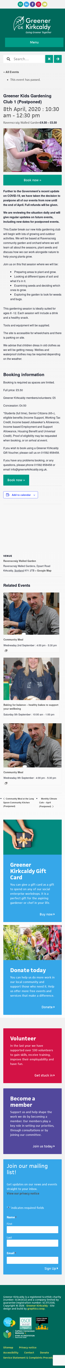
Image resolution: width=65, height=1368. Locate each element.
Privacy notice (27, 1347)
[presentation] (31, 614)
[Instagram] (38, 4)
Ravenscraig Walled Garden (19, 561)
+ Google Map (43, 570)
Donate (48, 1007)
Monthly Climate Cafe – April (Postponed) (48, 802)
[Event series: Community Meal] (6, 651)
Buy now (47, 914)
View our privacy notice (23, 1193)
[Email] (20, 4)
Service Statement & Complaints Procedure (29, 1357)
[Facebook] (32, 4)
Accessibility (10, 1352)
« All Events (11, 72)
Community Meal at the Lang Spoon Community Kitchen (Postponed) (18, 802)
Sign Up (50, 1268)
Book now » (32, 180)
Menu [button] (34, 42)
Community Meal (13, 639)
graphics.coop (36, 1308)
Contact (29, 1352)
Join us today (43, 1146)
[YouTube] (44, 4)
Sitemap (8, 1347)
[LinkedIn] (26, 4)
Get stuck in (44, 1075)
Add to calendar (21, 495)
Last (9, 1237)
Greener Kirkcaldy (32, 23)
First (9, 1224)
